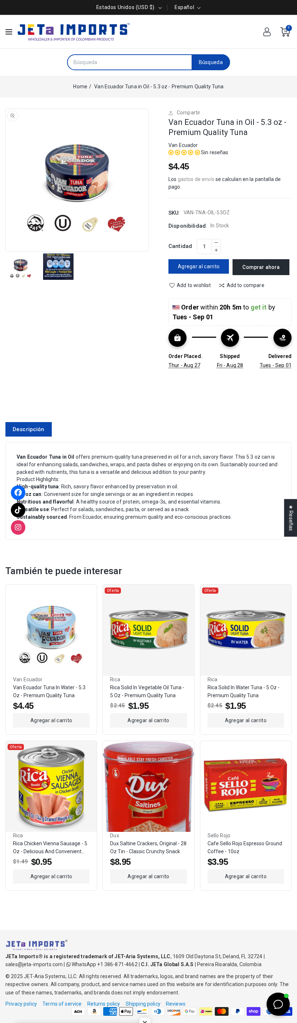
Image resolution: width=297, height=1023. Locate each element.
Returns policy (103, 1004)
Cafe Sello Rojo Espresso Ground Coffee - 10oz (245, 847)
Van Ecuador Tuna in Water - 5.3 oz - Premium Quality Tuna (49, 691)
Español (184, 7)
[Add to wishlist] (86, 628)
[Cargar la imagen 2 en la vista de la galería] (58, 267)
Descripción (29, 429)
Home (80, 86)
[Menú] (8, 32)
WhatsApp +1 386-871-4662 (104, 964)
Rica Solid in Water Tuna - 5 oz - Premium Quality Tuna (244, 691)
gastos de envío (196, 179)
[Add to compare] (86, 612)
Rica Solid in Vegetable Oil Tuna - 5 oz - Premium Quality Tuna (147, 691)
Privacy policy (21, 1004)
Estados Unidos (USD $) (125, 7)
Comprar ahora (261, 267)
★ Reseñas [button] (291, 518)
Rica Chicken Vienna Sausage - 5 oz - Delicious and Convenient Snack (50, 848)
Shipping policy (143, 1004)
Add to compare (245, 285)
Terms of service (61, 1004)
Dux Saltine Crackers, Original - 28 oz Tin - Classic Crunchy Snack (148, 847)
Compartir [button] (188, 112)
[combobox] (129, 62)
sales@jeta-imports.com (34, 964)
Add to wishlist (194, 285)
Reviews (175, 1004)
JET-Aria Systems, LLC (50, 976)
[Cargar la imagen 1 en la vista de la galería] (20, 267)
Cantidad (180, 246)
